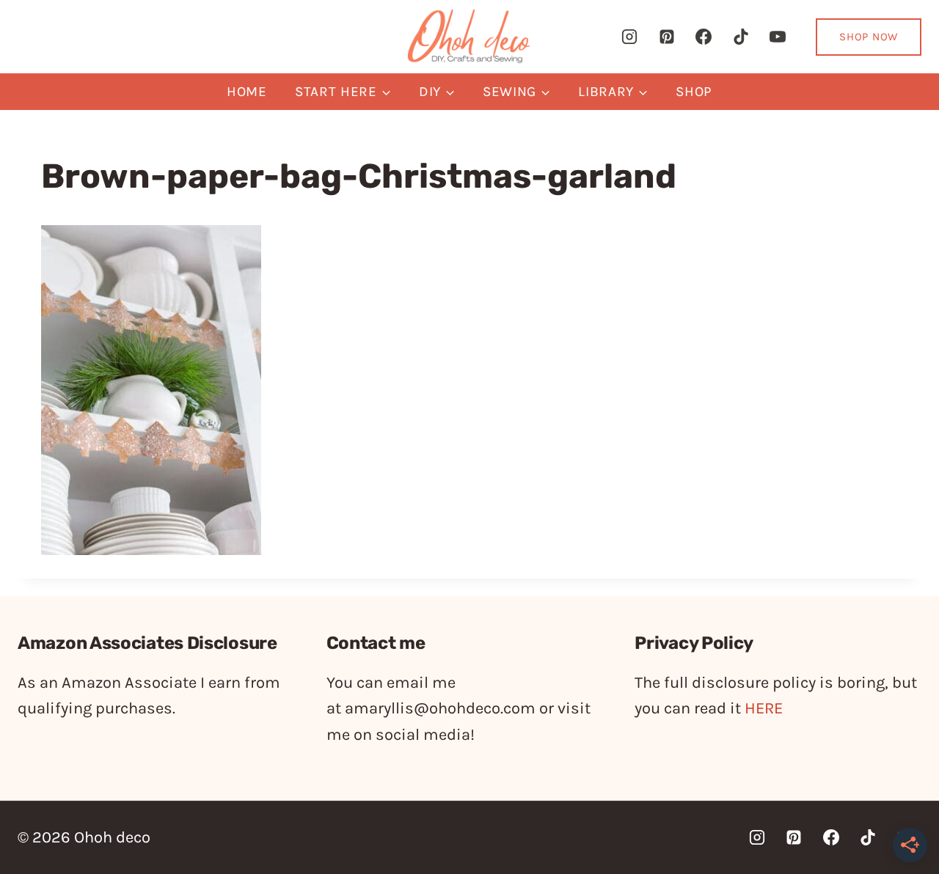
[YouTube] (777, 37)
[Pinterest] (667, 37)
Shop (694, 92)
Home (247, 92)
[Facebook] (703, 37)
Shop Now (868, 36)
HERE (764, 708)
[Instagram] (629, 37)
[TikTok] (741, 37)
